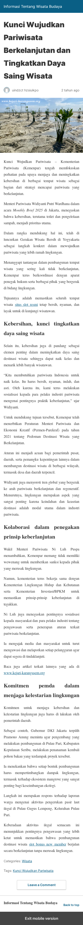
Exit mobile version (41, 918)
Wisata (27, 861)
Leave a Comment (42, 885)
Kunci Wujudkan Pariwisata (33, 871)
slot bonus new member (47, 844)
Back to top (71, 905)
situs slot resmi (26, 304)
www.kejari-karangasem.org (24, 672)
